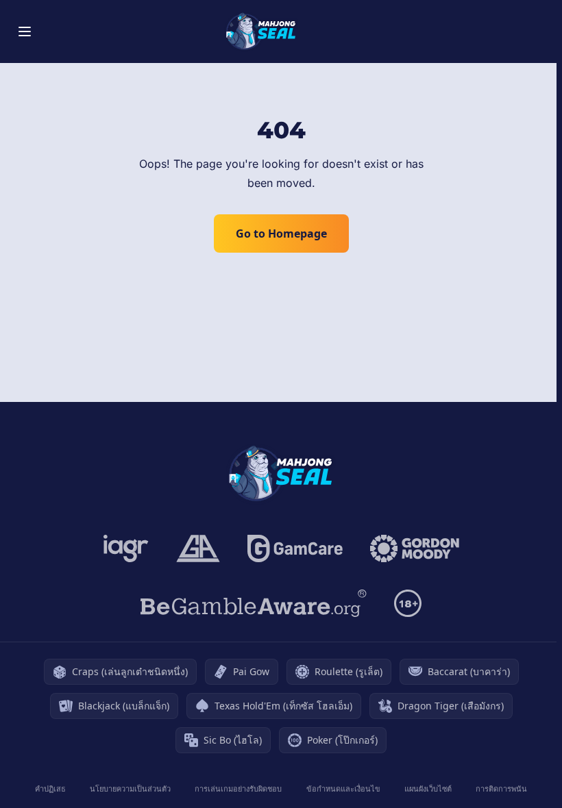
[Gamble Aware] (253, 603)
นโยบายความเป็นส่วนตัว (130, 788)
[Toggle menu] (24, 31)
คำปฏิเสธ (50, 788)
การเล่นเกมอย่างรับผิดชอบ (238, 788)
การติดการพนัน (501, 788)
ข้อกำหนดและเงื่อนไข (343, 788)
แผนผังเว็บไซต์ (428, 788)
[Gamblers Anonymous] (198, 548)
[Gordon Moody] (414, 548)
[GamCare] (295, 548)
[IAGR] (126, 548)
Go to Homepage (281, 233)
